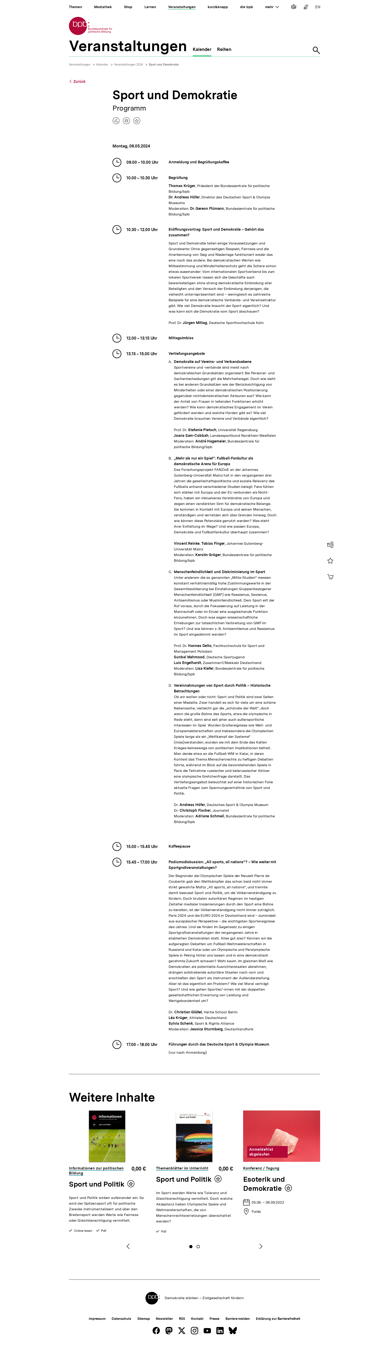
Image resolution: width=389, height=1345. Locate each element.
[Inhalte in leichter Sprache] (293, 7)
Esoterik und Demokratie (264, 1184)
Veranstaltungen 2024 (128, 64)
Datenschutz (121, 1319)
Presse (214, 1319)
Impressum (97, 1319)
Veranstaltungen (79, 64)
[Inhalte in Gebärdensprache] (305, 7)
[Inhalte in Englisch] (317, 7)
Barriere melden (237, 1319)
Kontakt (197, 1319)
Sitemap (143, 1319)
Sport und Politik (96, 1184)
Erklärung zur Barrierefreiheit (278, 1319)
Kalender (102, 64)
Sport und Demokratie (164, 64)
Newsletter (164, 1319)
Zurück (79, 81)
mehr (272, 7)
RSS (182, 1319)
